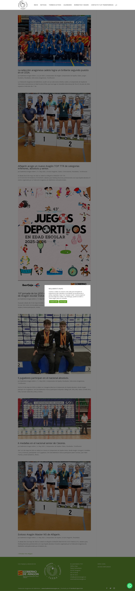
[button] (129, 585)
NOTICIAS (43, 5)
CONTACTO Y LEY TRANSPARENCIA (102, 5)
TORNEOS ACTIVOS (55, 5)
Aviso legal (63, 301)
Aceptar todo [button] (53, 301)
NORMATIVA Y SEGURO (81, 5)
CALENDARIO (67, 5)
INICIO (36, 5)
